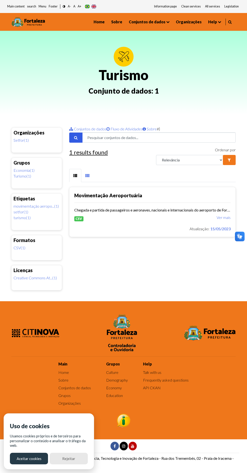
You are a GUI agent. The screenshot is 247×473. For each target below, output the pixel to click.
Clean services (191, 6)
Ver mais (224, 217)
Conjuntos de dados (147, 21)
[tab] (75, 175)
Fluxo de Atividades (126, 129)
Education (114, 395)
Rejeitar (68, 458)
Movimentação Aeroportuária (108, 195)
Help (212, 21)
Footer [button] (53, 6)
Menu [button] (42, 6)
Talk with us (152, 372)
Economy (114, 387)
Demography (117, 380)
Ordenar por (225, 149)
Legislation (231, 6)
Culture (112, 372)
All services (212, 6)
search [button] (31, 6)
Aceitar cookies (29, 458)
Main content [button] (16, 6)
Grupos (64, 395)
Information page (165, 6)
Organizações (189, 21)
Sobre (116, 21)
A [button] (74, 6)
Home (99, 21)
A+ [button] (79, 6)
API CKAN (152, 387)
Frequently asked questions (166, 380)
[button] (64, 6)
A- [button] (69, 6)
